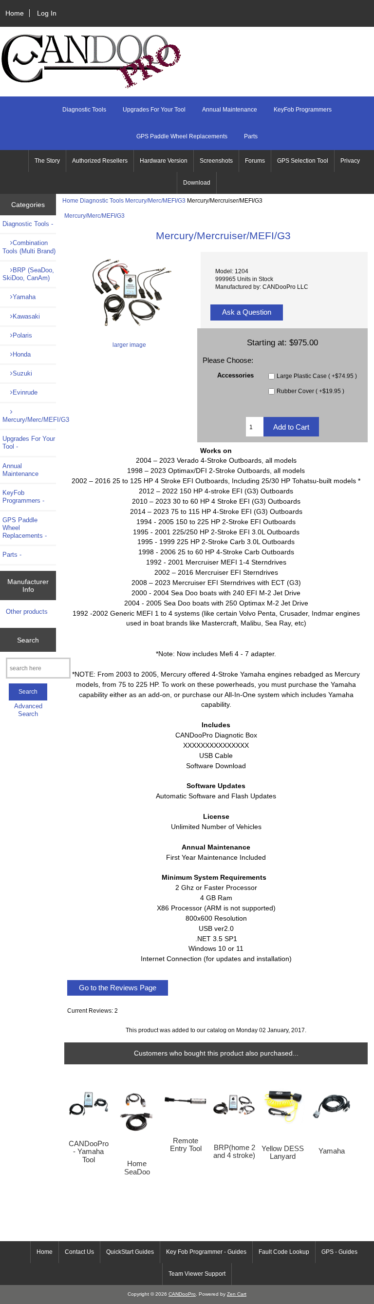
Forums (255, 160)
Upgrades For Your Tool (154, 109)
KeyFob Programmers (303, 109)
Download (196, 182)
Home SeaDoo (137, 1167)
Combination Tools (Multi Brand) (29, 246)
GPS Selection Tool (302, 160)
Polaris (22, 335)
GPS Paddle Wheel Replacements (181, 136)
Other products (27, 611)
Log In (46, 13)
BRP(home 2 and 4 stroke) (234, 1151)
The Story (47, 160)
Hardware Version (163, 160)
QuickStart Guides (130, 1251)
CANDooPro (182, 1294)
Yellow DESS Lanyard (283, 1152)
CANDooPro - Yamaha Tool (89, 1151)
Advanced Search (28, 710)
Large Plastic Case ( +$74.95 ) (317, 376)
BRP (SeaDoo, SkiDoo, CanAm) (28, 274)
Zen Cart (236, 1294)
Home (14, 13)
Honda (22, 354)
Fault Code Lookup (284, 1251)
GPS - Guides (339, 1251)
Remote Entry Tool (186, 1145)
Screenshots (216, 160)
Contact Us (79, 1251)
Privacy (350, 160)
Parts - (11, 554)
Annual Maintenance (229, 109)
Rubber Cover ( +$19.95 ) (310, 391)
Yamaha (24, 297)
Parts (251, 136)
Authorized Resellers (100, 160)
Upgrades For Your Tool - (28, 442)
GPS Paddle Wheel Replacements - (24, 527)
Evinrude (25, 392)
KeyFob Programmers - (23, 496)
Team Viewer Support (196, 1273)
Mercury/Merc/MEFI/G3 (155, 200)
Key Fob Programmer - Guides (206, 1251)
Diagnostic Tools (102, 200)
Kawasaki (26, 316)
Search (28, 639)
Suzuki (22, 373)
